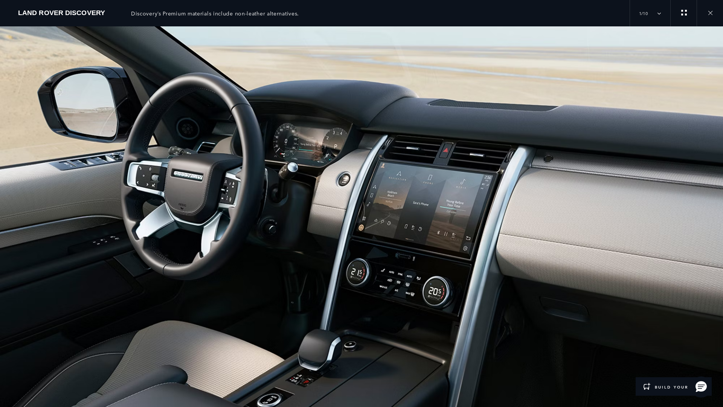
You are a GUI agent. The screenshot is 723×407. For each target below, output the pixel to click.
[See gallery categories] (683, 13)
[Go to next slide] (714, 208)
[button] (701, 387)
